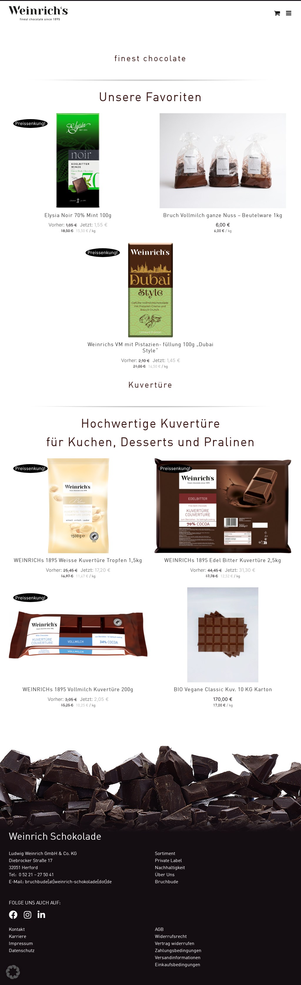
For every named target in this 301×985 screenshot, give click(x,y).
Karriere (17, 936)
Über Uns (165, 875)
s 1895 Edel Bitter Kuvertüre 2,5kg (222, 560)
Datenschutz (21, 951)
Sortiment (165, 853)
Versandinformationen (177, 958)
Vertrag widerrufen (174, 943)
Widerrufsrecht (171, 936)
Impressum (21, 943)
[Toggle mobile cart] (277, 13)
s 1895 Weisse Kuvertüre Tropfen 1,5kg (78, 560)
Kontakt (17, 929)
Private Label (168, 861)
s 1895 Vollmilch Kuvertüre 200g (78, 689)
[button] (13, 972)
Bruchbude (166, 882)
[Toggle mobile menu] (289, 13)
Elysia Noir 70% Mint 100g (78, 215)
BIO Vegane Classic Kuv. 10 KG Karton (223, 689)
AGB (159, 929)
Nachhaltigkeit (170, 868)
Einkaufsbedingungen (177, 965)
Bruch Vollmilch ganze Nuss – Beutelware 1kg (222, 215)
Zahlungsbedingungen (178, 951)
